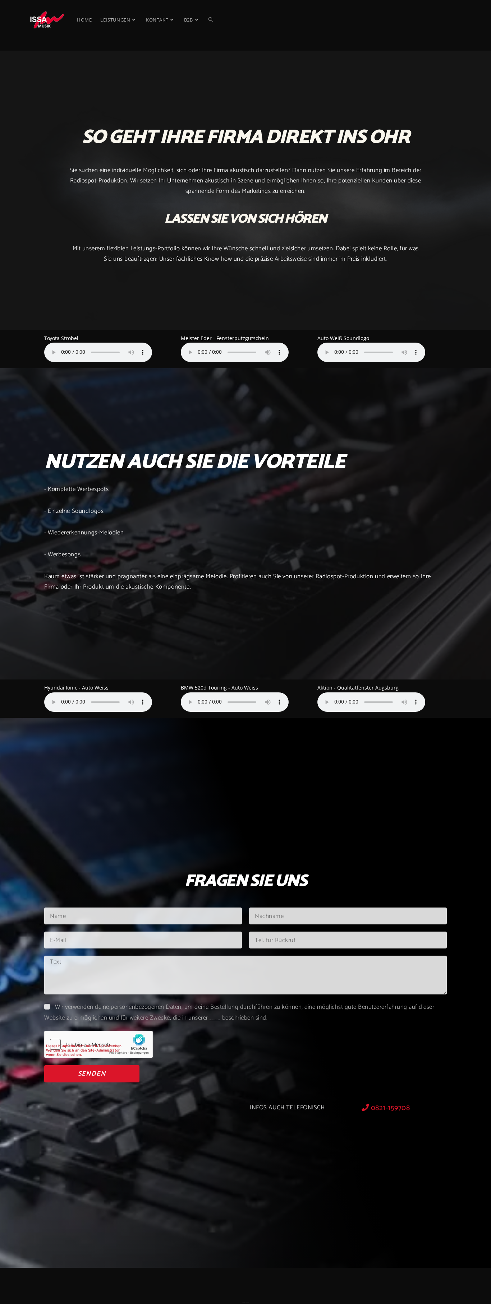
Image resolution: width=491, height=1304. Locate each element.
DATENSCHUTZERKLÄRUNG (215, 1019)
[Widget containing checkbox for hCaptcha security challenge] (98, 1044)
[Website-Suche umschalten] (210, 19)
